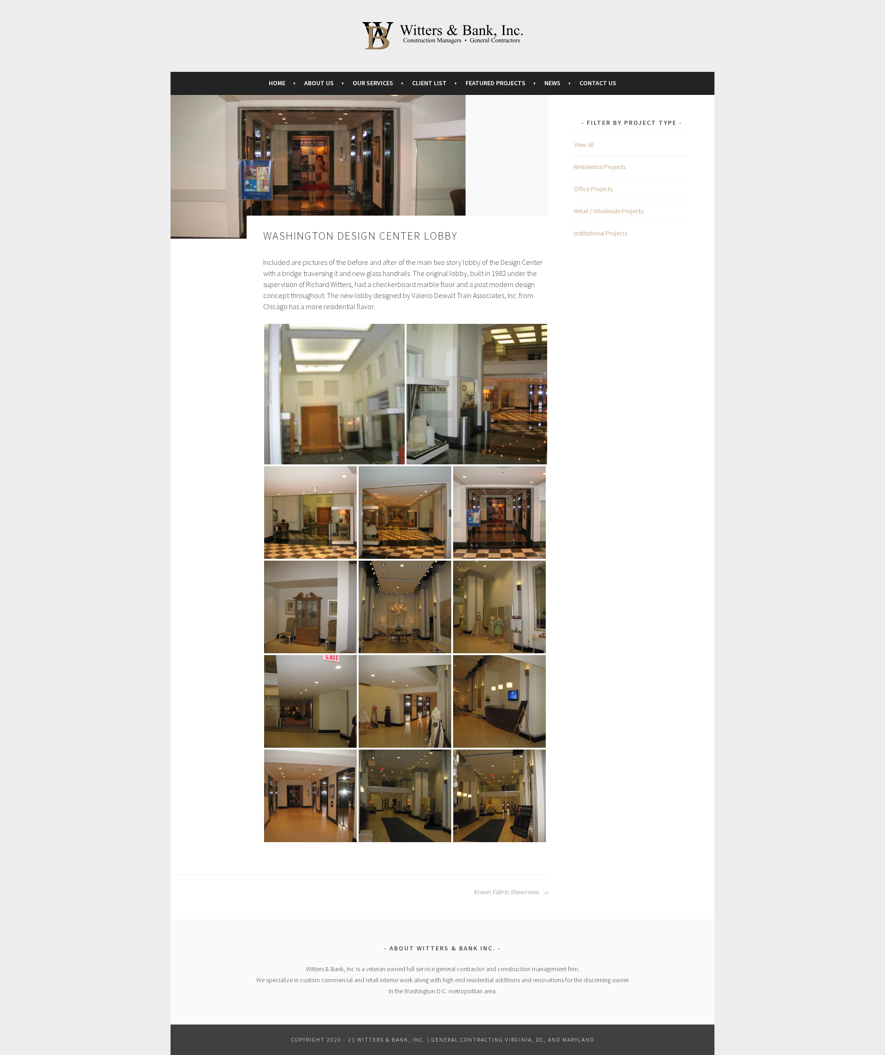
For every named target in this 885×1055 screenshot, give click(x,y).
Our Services (373, 83)
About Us (319, 83)
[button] (334, 394)
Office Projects (593, 189)
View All (584, 145)
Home (277, 83)
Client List (429, 83)
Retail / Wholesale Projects (608, 211)
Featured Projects (495, 83)
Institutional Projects (600, 233)
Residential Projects (599, 167)
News (552, 83)
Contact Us (597, 83)
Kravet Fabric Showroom (507, 892)
